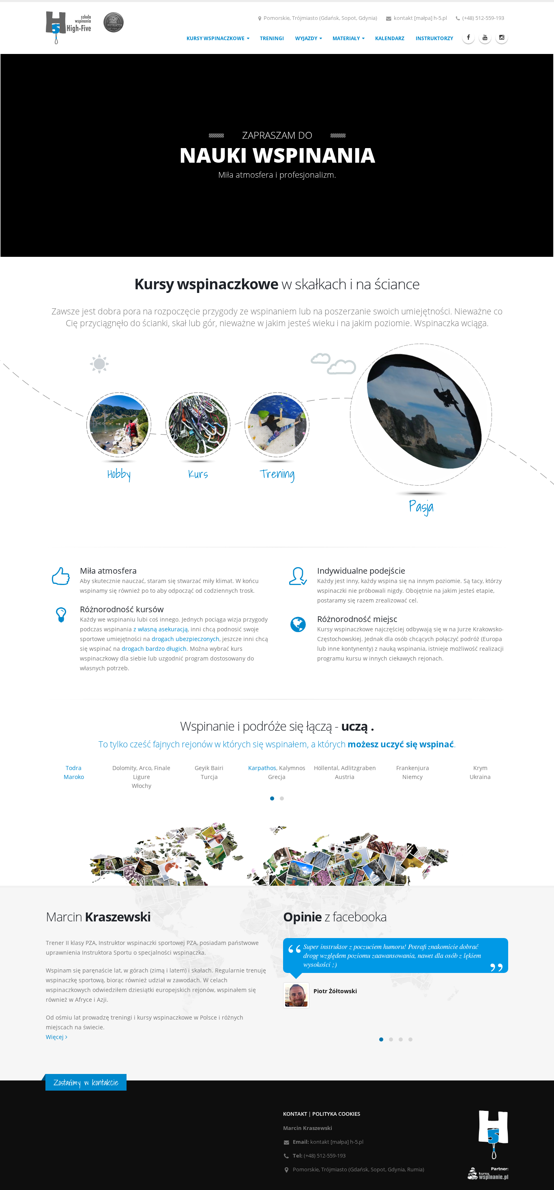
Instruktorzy (434, 38)
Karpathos (194, 768)
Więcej (55, 1037)
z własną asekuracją (160, 629)
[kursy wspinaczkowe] (88, 27)
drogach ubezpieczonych (185, 639)
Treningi (272, 38)
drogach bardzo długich (154, 648)
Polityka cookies (336, 1113)
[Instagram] (502, 37)
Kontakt (295, 1113)
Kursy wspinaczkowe (216, 38)
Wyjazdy (306, 38)
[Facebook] (468, 37)
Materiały (346, 38)
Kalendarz (389, 38)
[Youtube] (485, 37)
